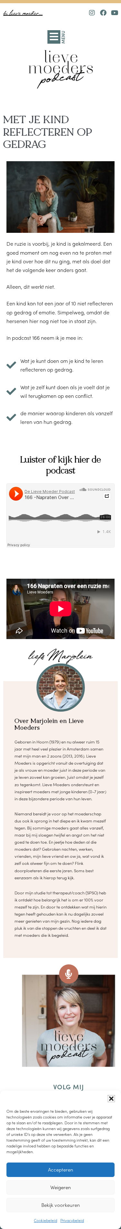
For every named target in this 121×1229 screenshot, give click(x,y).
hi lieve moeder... (23, 13)
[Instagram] (92, 13)
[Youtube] (114, 13)
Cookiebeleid (45, 1220)
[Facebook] (103, 13)
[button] (111, 1098)
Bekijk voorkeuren (60, 1204)
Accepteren (60, 1169)
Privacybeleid (72, 1220)
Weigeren (60, 1187)
